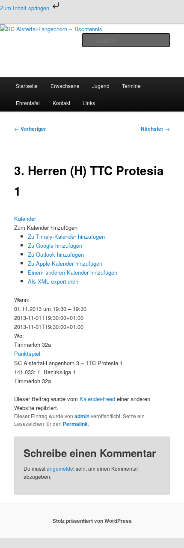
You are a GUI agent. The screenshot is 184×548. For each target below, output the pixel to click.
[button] (45, 227)
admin (81, 416)
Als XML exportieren (53, 281)
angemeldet (60, 468)
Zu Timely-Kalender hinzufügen (66, 236)
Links (89, 102)
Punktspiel (27, 353)
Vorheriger (30, 128)
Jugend (101, 85)
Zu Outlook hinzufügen (56, 254)
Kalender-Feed (97, 399)
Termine (131, 85)
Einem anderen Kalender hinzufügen (72, 272)
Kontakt (61, 102)
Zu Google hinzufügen (55, 245)
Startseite (27, 85)
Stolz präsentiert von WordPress (92, 521)
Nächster (155, 128)
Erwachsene (65, 85)
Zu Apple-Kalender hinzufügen (65, 263)
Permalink (75, 424)
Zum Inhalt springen (25, 8)
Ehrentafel (28, 102)
